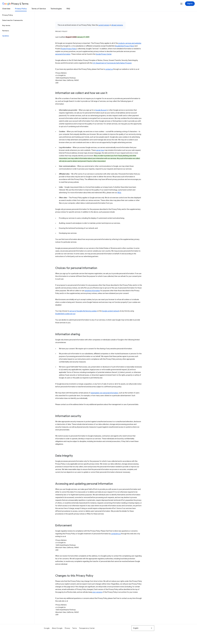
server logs (100, 150)
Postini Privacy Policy (68, 49)
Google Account (101, 110)
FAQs (119, 192)
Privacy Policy (21, 9)
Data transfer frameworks (12, 20)
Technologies (56, 9)
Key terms (6, 25)
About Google (57, 628)
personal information (62, 54)
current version (103, 25)
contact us (109, 69)
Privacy (67, 628)
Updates (5, 36)
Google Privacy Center (103, 54)
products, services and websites (129, 43)
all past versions (117, 25)
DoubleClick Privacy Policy (124, 46)
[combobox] (142, 628)
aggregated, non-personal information (104, 393)
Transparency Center (87, 628)
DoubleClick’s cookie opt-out (65, 314)
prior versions (97, 592)
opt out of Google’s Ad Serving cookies (83, 311)
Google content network (110, 311)
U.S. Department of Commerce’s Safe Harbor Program (112, 63)
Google (47, 628)
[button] (181, 3)
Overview (6, 9)
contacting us (116, 534)
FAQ (68, 9)
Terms (74, 628)
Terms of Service (38, 9)
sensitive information (92, 290)
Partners (5, 31)
